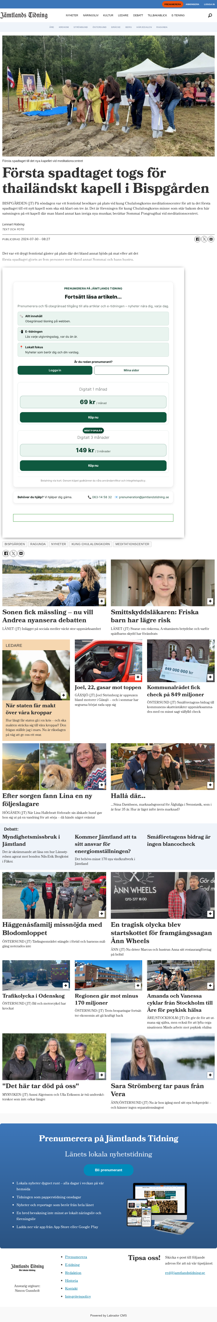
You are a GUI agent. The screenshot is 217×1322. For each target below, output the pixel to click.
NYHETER (72, 15)
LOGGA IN (209, 4)
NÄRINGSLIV (91, 15)
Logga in (55, 370)
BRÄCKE (116, 27)
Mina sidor (131, 370)
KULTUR (108, 15)
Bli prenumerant (108, 1170)
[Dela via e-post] (211, 239)
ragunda (38, 544)
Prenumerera (76, 1257)
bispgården (15, 544)
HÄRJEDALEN (144, 27)
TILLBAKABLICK (157, 15)
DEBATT (138, 15)
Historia (71, 1281)
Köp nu (93, 417)
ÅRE (51, 27)
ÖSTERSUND (100, 27)
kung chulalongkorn (91, 544)
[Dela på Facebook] (197, 239)
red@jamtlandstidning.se (185, 1273)
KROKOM (64, 27)
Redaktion (73, 1273)
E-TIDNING (178, 15)
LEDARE (123, 15)
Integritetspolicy (78, 1297)
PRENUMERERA (172, 4)
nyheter (58, 544)
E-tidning (72, 1265)
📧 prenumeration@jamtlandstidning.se (142, 497)
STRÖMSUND (81, 27)
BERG (128, 27)
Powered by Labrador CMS (108, 1315)
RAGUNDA (161, 27)
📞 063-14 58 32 (100, 497)
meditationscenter (132, 544)
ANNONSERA (192, 4)
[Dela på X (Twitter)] (204, 239)
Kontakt (71, 1289)
